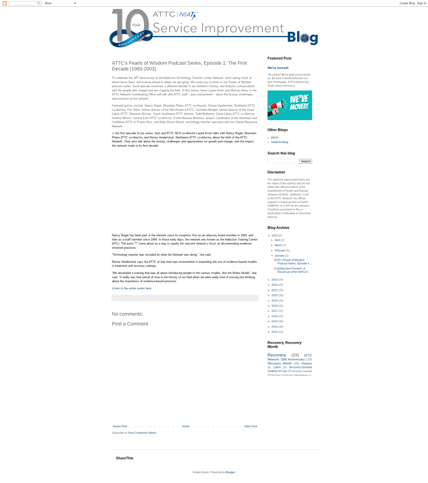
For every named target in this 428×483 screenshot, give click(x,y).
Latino (277, 367)
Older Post (250, 426)
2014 (275, 326)
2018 (275, 305)
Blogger (230, 472)
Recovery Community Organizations (289, 375)
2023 (275, 279)
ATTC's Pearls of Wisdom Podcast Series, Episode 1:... (293, 262)
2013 (275, 331)
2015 (275, 321)
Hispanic (306, 363)
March (279, 245)
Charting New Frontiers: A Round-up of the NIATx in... (292, 270)
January (280, 255)
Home (185, 426)
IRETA (274, 137)
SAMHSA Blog (279, 142)
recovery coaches (302, 371)
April (278, 240)
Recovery (277, 355)
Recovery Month (280, 363)
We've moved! (278, 68)
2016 (275, 316)
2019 (275, 300)
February (280, 250)
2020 (275, 295)
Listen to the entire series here (131, 288)
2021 (275, 290)
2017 (275, 310)
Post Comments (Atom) (142, 432)
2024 (275, 235)
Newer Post (120, 426)
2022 (275, 284)
